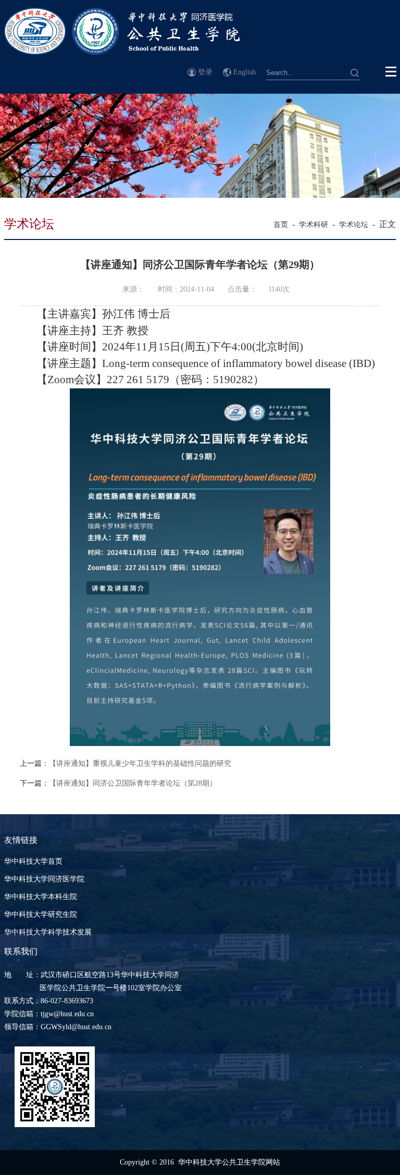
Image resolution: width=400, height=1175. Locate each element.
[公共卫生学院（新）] (122, 51)
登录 (205, 72)
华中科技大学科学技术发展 (48, 932)
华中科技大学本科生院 (40, 897)
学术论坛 (353, 225)
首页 (280, 225)
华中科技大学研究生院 (40, 914)
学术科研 (313, 225)
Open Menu (391, 72)
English (244, 72)
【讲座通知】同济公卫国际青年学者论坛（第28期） (133, 783)
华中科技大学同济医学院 (44, 879)
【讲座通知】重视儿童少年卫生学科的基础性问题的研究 (140, 763)
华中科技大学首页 (33, 861)
